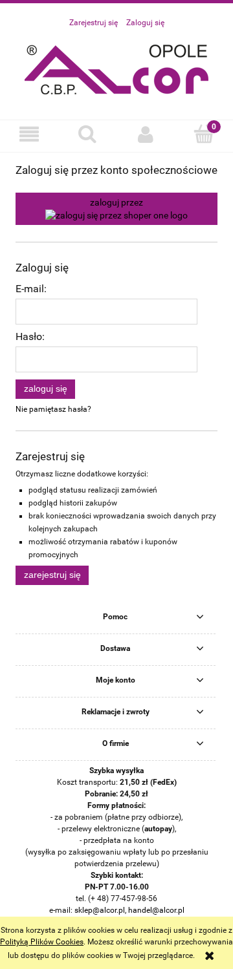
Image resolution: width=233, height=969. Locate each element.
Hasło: (30, 337)
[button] (29, 134)
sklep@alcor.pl (99, 910)
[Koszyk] (204, 133)
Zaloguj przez (116, 202)
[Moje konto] (145, 134)
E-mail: (31, 289)
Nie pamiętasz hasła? (53, 409)
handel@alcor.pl (156, 910)
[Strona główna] (117, 68)
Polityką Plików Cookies (41, 941)
